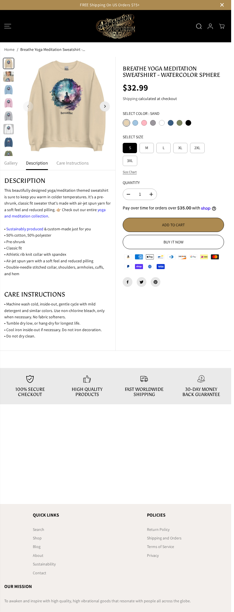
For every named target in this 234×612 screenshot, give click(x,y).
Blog (37, 546)
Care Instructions (73, 163)
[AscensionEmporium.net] (116, 26)
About (38, 555)
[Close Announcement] (222, 5)
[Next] (105, 106)
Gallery (10, 163)
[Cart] (222, 26)
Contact (39, 572)
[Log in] (210, 26)
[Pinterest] (155, 282)
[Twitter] (141, 282)
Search (38, 529)
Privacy (153, 555)
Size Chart (130, 172)
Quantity (131, 182)
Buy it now (173, 242)
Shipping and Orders (164, 538)
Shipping (130, 98)
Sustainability (44, 564)
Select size (133, 136)
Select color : (141, 113)
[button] (7, 26)
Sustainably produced (24, 228)
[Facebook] (127, 282)
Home (9, 49)
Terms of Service (160, 546)
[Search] (199, 26)
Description (37, 163)
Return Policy (158, 529)
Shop (37, 538)
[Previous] (28, 106)
